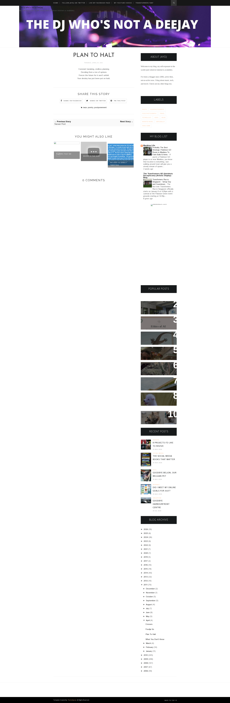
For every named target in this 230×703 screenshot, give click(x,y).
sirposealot (160, 121)
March (148, 643)
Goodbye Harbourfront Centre (161, 504)
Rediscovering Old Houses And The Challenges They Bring (157, 369)
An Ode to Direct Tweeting (91, 164)
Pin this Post (120, 101)
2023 (146, 541)
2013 (146, 577)
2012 (146, 580)
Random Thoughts (152, 396)
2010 (146, 655)
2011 (145, 584)
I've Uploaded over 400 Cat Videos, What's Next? (158, 416)
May (147, 616)
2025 (146, 533)
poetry (90, 107)
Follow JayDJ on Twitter (73, 3)
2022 (146, 545)
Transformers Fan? (144, 3)
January (149, 651)
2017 (146, 561)
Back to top (170, 700)
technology (146, 117)
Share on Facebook (72, 101)
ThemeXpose (72, 700)
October (149, 596)
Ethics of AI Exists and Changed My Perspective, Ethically (156, 323)
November (150, 592)
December (150, 588)
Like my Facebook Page (99, 3)
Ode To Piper (116, 156)
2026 (146, 529)
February (149, 647)
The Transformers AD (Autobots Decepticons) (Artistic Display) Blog (158, 175)
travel (162, 113)
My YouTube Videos (123, 3)
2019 (146, 557)
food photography (149, 113)
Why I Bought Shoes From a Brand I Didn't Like (158, 382)
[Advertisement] (159, 246)
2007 (146, 667)
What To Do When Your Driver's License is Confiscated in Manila (156, 308)
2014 (146, 573)
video (156, 117)
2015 (146, 569)
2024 (146, 537)
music (164, 117)
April (148, 620)
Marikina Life (149, 145)
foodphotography (157, 109)
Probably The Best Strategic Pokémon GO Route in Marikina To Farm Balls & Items (161, 151)
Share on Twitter (98, 101)
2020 (146, 553)
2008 (146, 663)
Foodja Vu (150, 629)
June (148, 612)
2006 (146, 671)
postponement (100, 107)
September (150, 600)
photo (144, 109)
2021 (146, 549)
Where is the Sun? (64, 156)
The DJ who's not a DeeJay (31, 7)
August (149, 604)
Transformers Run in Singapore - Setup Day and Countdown (161, 182)
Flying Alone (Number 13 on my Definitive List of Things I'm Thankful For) (158, 353)
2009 (146, 659)
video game (146, 126)
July (147, 608)
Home (55, 3)
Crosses (149, 624)
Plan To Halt (151, 634)
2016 (146, 565)
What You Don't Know (155, 639)
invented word (147, 121)
